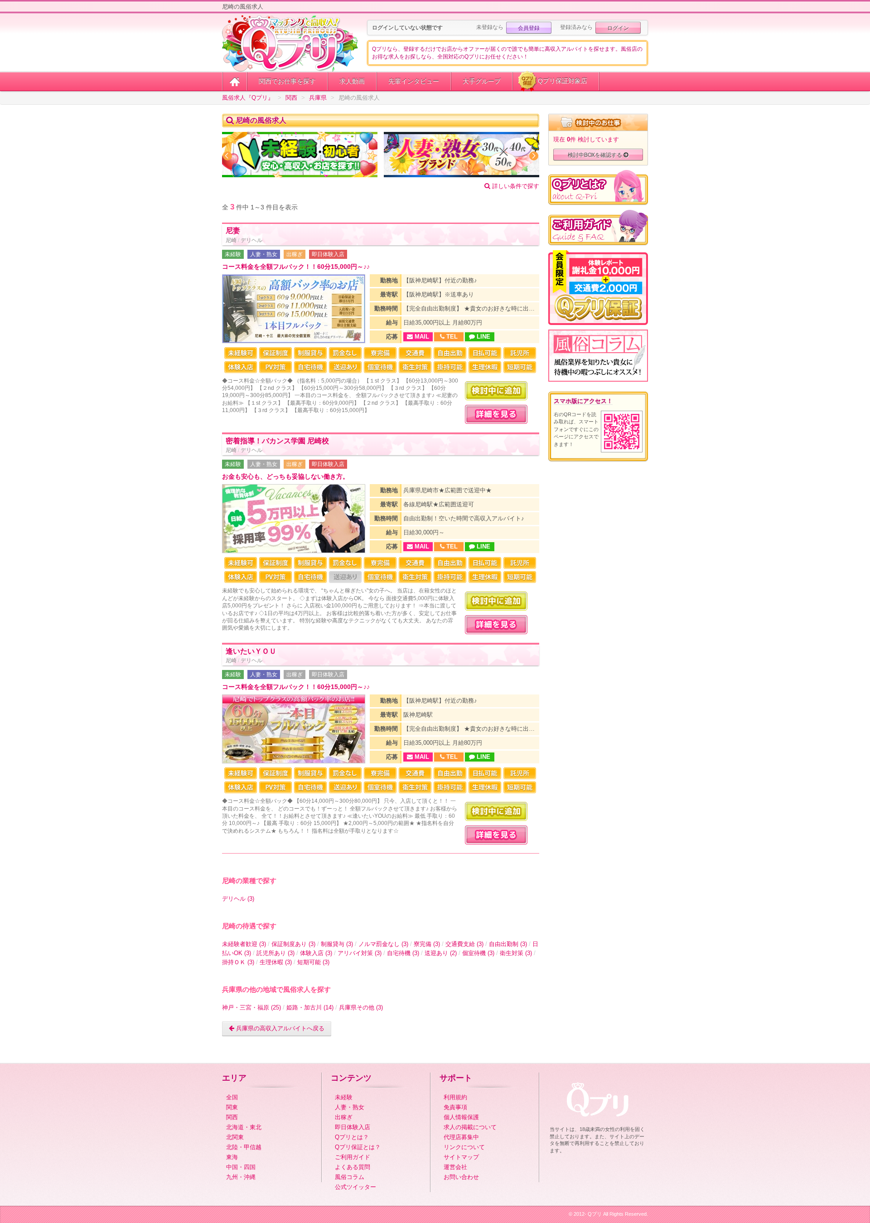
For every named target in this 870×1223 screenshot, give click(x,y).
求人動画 (352, 81)
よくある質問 (352, 1167)
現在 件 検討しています (586, 139)
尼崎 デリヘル (244, 240)
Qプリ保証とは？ (358, 1147)
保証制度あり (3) (293, 944)
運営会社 (455, 1167)
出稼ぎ (294, 254)
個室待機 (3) (478, 953)
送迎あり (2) (441, 953)
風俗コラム (349, 1177)
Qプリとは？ (352, 1137)
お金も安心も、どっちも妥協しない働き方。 (285, 476)
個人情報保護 (461, 1117)
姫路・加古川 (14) (310, 1007)
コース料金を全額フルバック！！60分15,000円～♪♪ (296, 266)
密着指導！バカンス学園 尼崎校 (277, 441)
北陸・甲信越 (243, 1147)
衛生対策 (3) (516, 953)
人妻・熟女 (263, 254)
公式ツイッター (355, 1187)
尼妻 (233, 230)
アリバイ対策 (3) (360, 953)
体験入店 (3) (316, 953)
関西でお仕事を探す (287, 81)
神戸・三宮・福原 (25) (251, 1007)
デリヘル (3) (238, 898)
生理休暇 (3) (276, 962)
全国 (232, 1097)
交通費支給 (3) (464, 944)
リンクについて (464, 1147)
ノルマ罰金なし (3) (383, 944)
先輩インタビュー (413, 81)
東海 (232, 1157)
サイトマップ (461, 1157)
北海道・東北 (243, 1127)
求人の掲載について (470, 1127)
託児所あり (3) (275, 953)
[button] (227, 155)
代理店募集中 (461, 1137)
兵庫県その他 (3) (361, 1007)
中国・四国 (241, 1167)
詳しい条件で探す (514, 186)
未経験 (233, 254)
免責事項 (455, 1107)
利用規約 (455, 1097)
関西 (232, 1117)
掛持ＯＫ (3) (238, 962)
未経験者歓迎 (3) (244, 944)
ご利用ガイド (352, 1157)
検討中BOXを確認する (596, 154)
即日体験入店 (328, 254)
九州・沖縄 (241, 1177)
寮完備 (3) (427, 944)
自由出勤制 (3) (508, 944)
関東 (232, 1107)
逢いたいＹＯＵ (251, 651)
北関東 (235, 1137)
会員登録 (529, 27)
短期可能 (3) (313, 962)
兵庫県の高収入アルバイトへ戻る (279, 1028)
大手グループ (482, 81)
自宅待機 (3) (403, 953)
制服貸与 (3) (337, 944)
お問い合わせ (461, 1177)
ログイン (618, 27)
